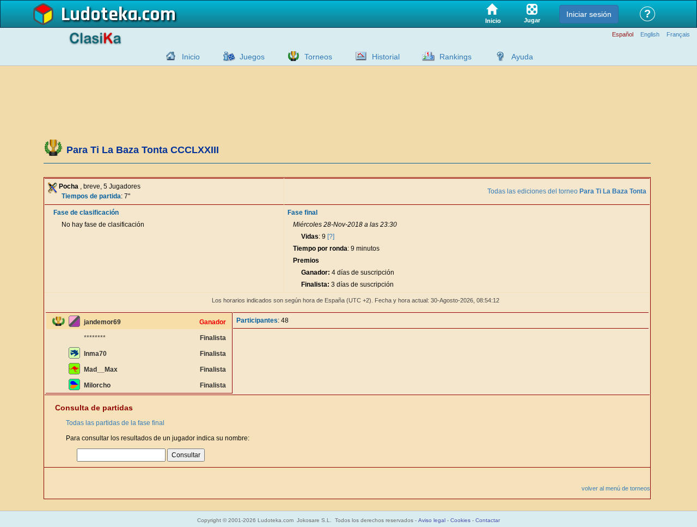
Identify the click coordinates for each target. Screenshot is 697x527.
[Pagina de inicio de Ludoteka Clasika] (168, 56)
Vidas (310, 236)
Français (678, 35)
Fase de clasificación (86, 212)
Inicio (191, 56)
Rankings (455, 56)
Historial (386, 56)
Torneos (318, 56)
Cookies (460, 520)
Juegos (252, 56)
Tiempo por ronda (320, 248)
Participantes (257, 320)
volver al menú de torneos (616, 488)
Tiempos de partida (91, 196)
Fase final (302, 212)
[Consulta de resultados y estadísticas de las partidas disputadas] (358, 56)
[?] (330, 236)
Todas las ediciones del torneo (566, 191)
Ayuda (522, 56)
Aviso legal (431, 520)
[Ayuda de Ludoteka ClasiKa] (497, 56)
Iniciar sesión (589, 14)
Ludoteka (99, 15)
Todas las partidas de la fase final (115, 423)
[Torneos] (290, 56)
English (649, 35)
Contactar (487, 520)
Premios (306, 260)
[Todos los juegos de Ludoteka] (226, 56)
